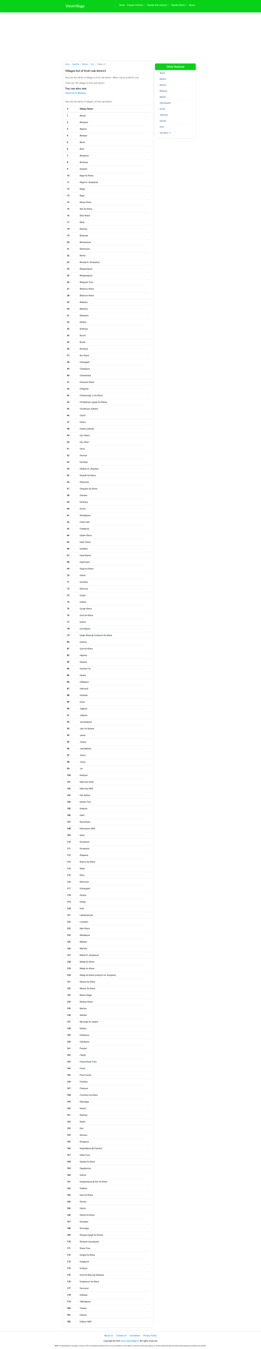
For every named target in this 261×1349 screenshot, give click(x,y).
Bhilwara (85, 64)
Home (122, 5)
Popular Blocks (178, 5)
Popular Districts (135, 5)
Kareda (163, 121)
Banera (163, 85)
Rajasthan (75, 64)
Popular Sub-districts (157, 5)
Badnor (163, 79)
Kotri (92, 64)
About (192, 5)
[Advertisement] (130, 33)
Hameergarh (165, 103)
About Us (108, 1335)
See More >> (165, 133)
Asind (162, 73)
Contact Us (121, 1335)
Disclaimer (135, 1335)
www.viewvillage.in (130, 1341)
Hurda (162, 109)
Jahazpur (164, 115)
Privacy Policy (150, 1335)
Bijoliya (163, 97)
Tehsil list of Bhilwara (75, 93)
